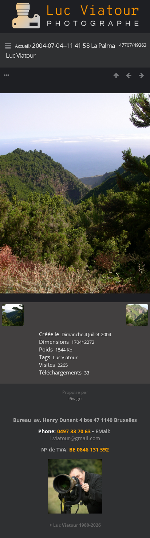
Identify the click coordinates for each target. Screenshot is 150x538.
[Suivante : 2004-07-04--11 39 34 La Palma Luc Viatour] (141, 75)
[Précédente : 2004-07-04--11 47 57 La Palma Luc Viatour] (128, 75)
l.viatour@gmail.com (75, 438)
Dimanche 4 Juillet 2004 (86, 334)
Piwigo (75, 398)
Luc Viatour (65, 357)
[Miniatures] (116, 75)
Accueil (22, 46)
